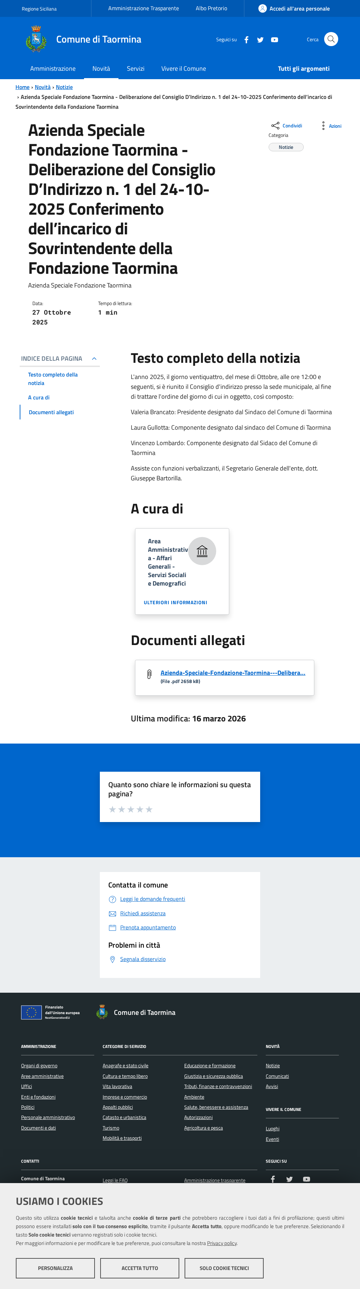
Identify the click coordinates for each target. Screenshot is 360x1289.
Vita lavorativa (117, 1086)
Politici (27, 1107)
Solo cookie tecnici (224, 1268)
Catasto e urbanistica (124, 1117)
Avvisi (272, 1086)
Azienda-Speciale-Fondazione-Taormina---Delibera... (233, 672)
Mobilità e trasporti (122, 1138)
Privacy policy (222, 1243)
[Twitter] (258, 39)
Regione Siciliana (39, 8)
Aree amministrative (42, 1076)
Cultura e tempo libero (125, 1076)
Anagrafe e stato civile (125, 1065)
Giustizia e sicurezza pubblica (213, 1076)
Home (22, 87)
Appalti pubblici (118, 1107)
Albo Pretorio (211, 8)
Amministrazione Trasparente (143, 8)
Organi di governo (39, 1065)
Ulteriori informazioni (175, 602)
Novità (43, 87)
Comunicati (277, 1076)
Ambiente (194, 1097)
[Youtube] (272, 39)
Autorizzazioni (198, 1117)
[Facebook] (244, 39)
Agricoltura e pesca (203, 1128)
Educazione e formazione (210, 1065)
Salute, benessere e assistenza (216, 1107)
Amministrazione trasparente (214, 1180)
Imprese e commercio (125, 1097)
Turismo (111, 1128)
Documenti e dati (38, 1128)
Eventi (272, 1139)
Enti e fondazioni (38, 1097)
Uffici (26, 1086)
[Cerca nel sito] (331, 39)
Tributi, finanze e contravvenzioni (218, 1086)
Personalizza (55, 1268)
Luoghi (272, 1128)
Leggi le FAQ (115, 1180)
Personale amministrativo (48, 1117)
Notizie (64, 87)
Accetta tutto (140, 1268)
